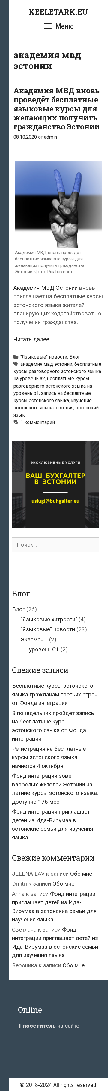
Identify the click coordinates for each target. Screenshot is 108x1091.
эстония (65, 408)
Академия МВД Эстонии (46, 287)
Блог (74, 357)
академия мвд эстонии (46, 364)
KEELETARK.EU (58, 12)
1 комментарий (37, 422)
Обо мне (81, 873)
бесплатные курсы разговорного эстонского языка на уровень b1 (53, 386)
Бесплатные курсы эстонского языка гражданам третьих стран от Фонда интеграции (55, 694)
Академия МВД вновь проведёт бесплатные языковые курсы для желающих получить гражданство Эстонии (57, 109)
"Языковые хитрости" (49, 619)
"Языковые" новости (43, 357)
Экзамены (34, 639)
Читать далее (31, 339)
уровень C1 (44, 649)
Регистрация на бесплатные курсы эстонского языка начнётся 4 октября (49, 757)
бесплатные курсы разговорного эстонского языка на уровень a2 (57, 371)
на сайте (48, 1025)
